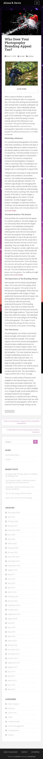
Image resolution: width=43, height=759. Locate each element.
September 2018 (14, 614)
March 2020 (12, 543)
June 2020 (11, 535)
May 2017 (11, 676)
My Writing (35, 752)
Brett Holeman (13, 704)
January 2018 (12, 645)
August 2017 (12, 667)
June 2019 (11, 579)
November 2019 (14, 561)
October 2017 (13, 658)
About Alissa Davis (12, 455)
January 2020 (12, 552)
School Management (16, 726)
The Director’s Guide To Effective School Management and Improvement (20, 481)
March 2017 (12, 680)
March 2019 (12, 592)
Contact (8, 459)
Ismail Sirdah (10, 411)
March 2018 (12, 641)
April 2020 (11, 539)
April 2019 (11, 588)
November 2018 (14, 605)
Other (10, 717)
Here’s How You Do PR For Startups (18, 498)
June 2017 (11, 672)
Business (11, 708)
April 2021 (11, 517)
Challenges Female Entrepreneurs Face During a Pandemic (19, 488)
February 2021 (13, 521)
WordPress (31, 757)
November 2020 (14, 530)
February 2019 (13, 596)
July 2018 (11, 623)
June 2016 (11, 685)
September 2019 (14, 565)
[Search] (35, 442)
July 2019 (11, 574)
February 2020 (13, 548)
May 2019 (11, 583)
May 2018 (11, 632)
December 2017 (14, 649)
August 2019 (12, 570)
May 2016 (11, 689)
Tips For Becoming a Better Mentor (18, 493)
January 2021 (12, 526)
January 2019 (12, 601)
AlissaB (21, 56)
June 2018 (11, 627)
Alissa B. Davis (12, 2)
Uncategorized (13, 730)
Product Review (14, 721)
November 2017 (14, 654)
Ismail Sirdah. (11, 210)
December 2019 (14, 557)
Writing (30, 56)
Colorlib (17, 757)
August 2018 (12, 618)
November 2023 (14, 512)
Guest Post (12, 713)
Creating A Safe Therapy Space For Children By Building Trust (21, 475)
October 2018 (13, 610)
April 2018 (11, 636)
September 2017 (14, 663)
